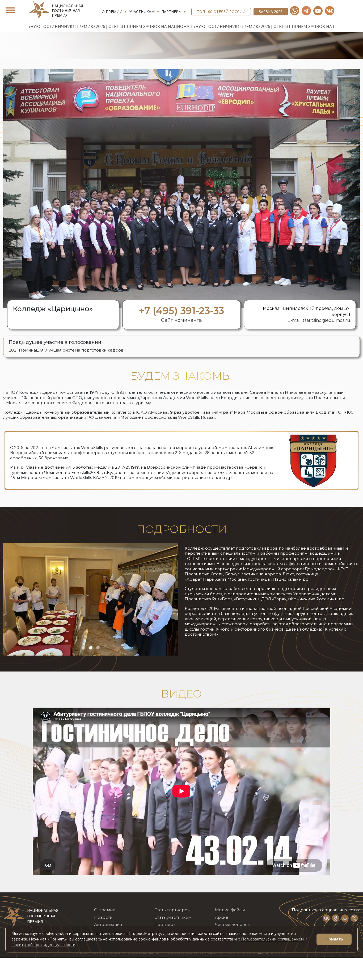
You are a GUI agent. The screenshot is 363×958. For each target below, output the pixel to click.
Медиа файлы (230, 910)
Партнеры (171, 11)
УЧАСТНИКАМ (142, 11)
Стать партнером (172, 910)
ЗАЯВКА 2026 (270, 11)
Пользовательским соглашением (272, 939)
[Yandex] (306, 10)
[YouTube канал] (318, 10)
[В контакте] (329, 10)
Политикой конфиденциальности (43, 944)
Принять (334, 939)
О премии (112, 11)
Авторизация (108, 924)
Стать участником (172, 917)
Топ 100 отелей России (221, 11)
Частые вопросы (233, 924)
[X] (354, 918)
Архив (221, 917)
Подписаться (282, 924)
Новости (103, 917)
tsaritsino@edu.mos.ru (326, 320)
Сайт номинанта (181, 320)
